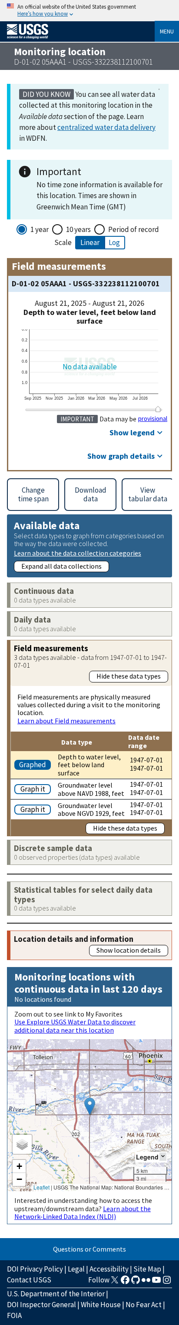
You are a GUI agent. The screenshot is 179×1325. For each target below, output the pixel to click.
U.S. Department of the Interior (56, 1293)
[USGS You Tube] (156, 1282)
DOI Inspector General (41, 1304)
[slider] (158, 409)
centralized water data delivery (106, 127)
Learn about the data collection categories (77, 553)
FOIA (14, 1315)
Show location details (128, 950)
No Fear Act (144, 1304)
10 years (78, 229)
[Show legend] (162, 1157)
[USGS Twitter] (114, 1282)
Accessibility (109, 1269)
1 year (39, 229)
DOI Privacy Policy (35, 1269)
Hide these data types (128, 676)
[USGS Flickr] (146, 1282)
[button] (89, 1106)
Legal (76, 1269)
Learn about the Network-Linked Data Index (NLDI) (82, 1212)
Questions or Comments (89, 1249)
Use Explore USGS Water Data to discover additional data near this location (75, 1025)
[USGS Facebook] (125, 1282)
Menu (167, 31)
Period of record (133, 229)
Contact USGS (29, 1280)
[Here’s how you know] (89, 10)
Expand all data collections (61, 566)
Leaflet (41, 1187)
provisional (152, 419)
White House (101, 1304)
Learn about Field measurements (66, 720)
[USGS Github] (135, 1282)
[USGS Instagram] (167, 1282)
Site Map (147, 1269)
